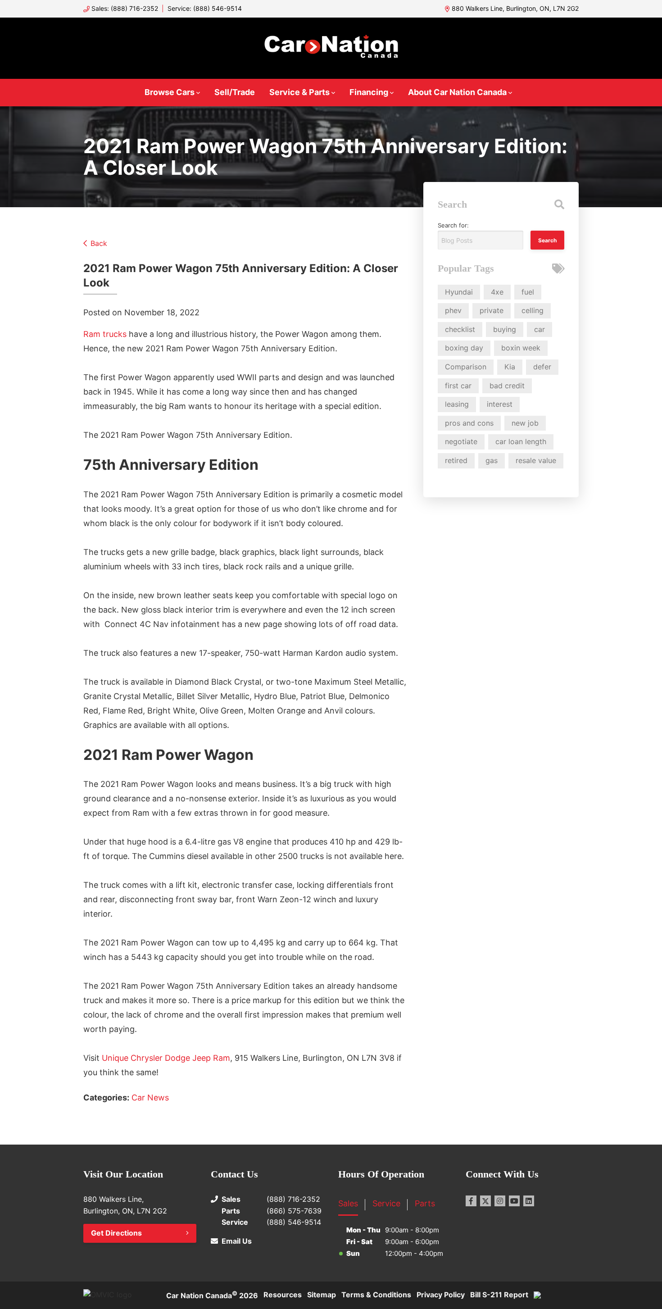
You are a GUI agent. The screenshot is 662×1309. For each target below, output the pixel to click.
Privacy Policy (441, 1294)
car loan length (520, 441)
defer (542, 366)
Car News (150, 1097)
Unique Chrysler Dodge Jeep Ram (166, 1058)
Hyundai (459, 291)
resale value (536, 460)
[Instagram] (499, 1200)
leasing (457, 404)
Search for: (453, 225)
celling (532, 310)
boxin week (520, 347)
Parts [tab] (425, 1203)
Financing (368, 92)
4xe (497, 291)
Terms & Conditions (376, 1294)
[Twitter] (485, 1200)
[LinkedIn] (528, 1200)
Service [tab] (386, 1203)
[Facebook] (471, 1200)
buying (504, 329)
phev (453, 310)
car (539, 329)
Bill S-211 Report (499, 1294)
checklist (460, 329)
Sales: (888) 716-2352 (124, 8)
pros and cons (469, 422)
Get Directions (116, 1232)
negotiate (461, 441)
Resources (282, 1294)
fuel (527, 291)
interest (499, 404)
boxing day (464, 347)
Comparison (465, 366)
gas (491, 460)
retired (456, 460)
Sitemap (321, 1294)
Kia (509, 366)
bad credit (507, 385)
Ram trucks (105, 334)
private (491, 310)
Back (99, 243)
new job (525, 422)
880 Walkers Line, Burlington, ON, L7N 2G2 (515, 8)
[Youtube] (514, 1200)
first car (458, 385)
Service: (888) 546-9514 (205, 8)
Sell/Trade (234, 92)
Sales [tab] (348, 1203)
